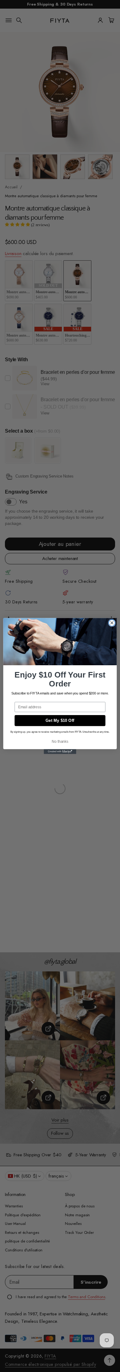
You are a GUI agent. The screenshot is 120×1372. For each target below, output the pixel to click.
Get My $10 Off (60, 720)
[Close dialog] (112, 623)
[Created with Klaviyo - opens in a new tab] (60, 751)
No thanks (60, 741)
